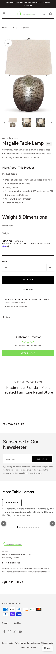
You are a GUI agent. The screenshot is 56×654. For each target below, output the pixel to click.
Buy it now (28, 280)
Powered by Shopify (10, 557)
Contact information (28, 647)
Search (5, 623)
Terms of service (33, 643)
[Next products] (52, 523)
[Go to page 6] (29, 527)
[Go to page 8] (33, 527)
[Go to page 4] (24, 527)
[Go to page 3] (22, 527)
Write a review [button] (28, 353)
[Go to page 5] (26, 527)
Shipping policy (47, 643)
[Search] (44, 13)
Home (4, 28)
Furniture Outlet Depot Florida (14, 554)
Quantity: (7, 261)
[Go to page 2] (20, 527)
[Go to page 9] (36, 527)
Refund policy (20, 643)
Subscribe (42, 459)
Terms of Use (31, 470)
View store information (16, 306)
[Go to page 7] (31, 527)
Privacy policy (8, 643)
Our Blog (17, 623)
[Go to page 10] (38, 527)
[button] (3, 13)
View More (10, 502)
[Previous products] (3, 523)
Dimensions (7, 225)
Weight (5, 233)
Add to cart (27, 289)
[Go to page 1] (17, 527)
